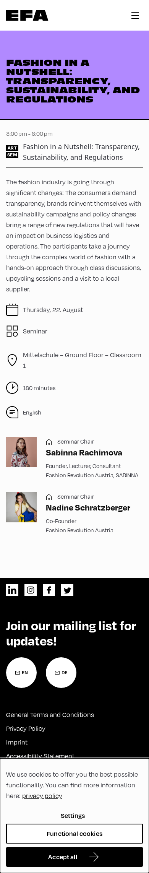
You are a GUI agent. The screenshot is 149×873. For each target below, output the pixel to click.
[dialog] (74, 815)
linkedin (12, 590)
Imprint (17, 742)
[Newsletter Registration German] (61, 673)
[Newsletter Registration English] (21, 673)
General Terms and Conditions (50, 715)
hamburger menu (135, 15)
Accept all (62, 857)
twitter (67, 590)
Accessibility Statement (40, 756)
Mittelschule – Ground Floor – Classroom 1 (82, 360)
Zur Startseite (27, 15)
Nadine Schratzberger (88, 507)
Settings (73, 815)
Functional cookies (74, 833)
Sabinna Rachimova (84, 452)
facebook (49, 590)
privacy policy (42, 796)
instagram (30, 590)
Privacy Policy (25, 728)
